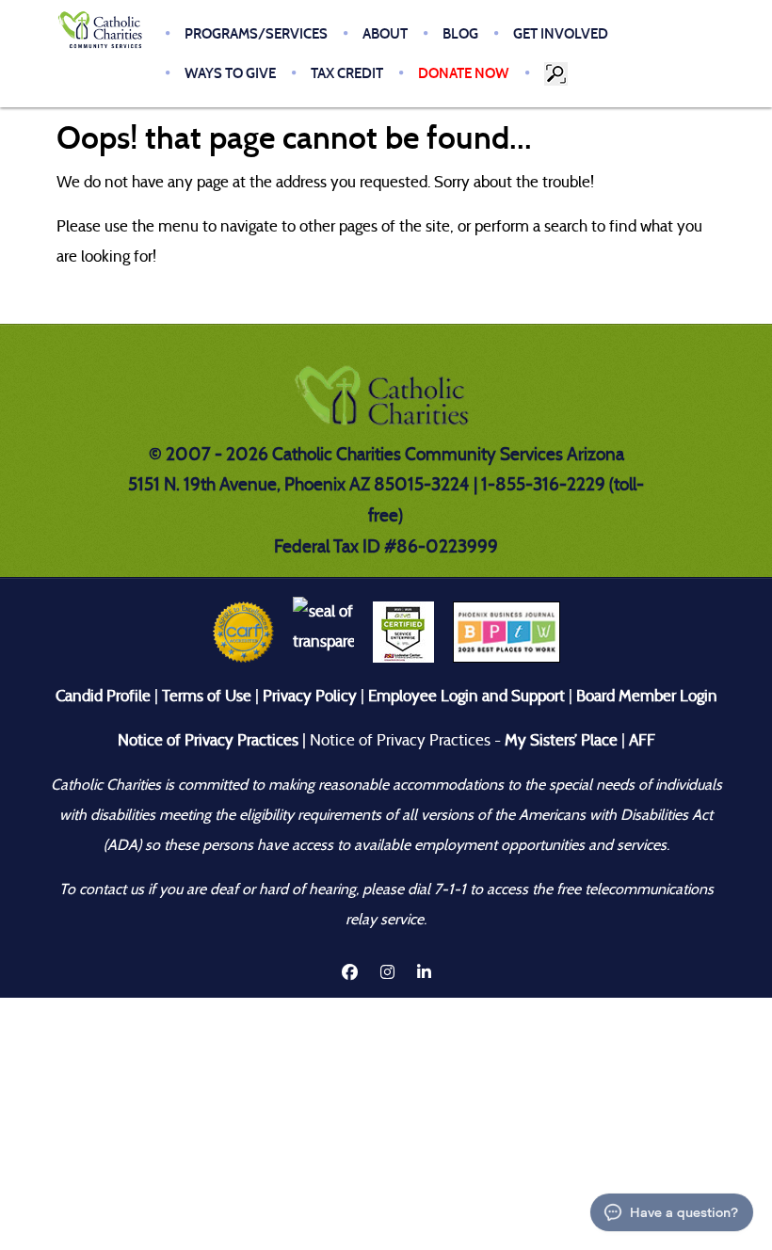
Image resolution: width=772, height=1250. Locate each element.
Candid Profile (103, 696)
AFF (642, 740)
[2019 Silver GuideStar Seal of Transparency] (323, 631)
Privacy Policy (310, 696)
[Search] (557, 73)
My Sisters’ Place (559, 740)
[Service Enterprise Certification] (403, 631)
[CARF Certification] (243, 631)
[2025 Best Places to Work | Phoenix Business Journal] (506, 631)
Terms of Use (206, 696)
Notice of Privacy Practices (208, 740)
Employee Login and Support (466, 696)
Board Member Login (646, 696)
